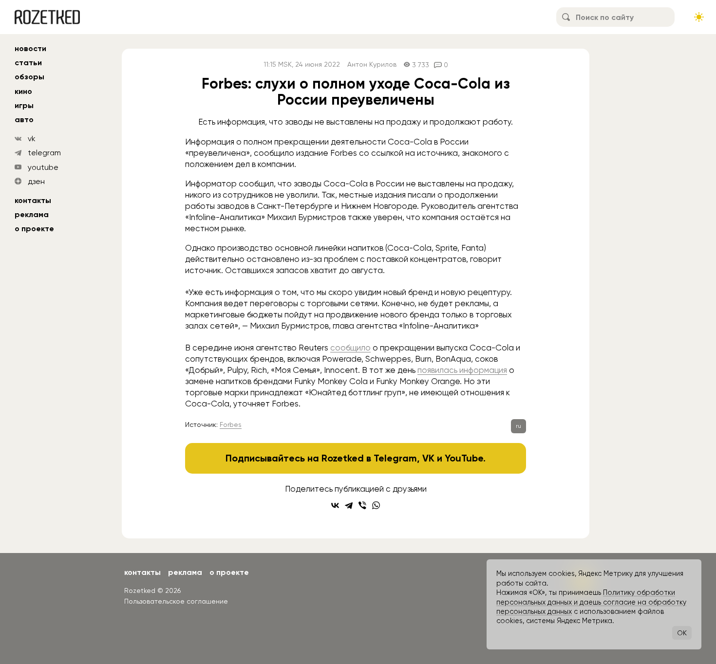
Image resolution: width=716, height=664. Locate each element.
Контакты (33, 200)
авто (24, 119)
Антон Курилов (371, 64)
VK (428, 458)
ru (518, 426)
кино (23, 91)
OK (682, 633)
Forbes (231, 424)
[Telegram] (349, 505)
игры (24, 105)
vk (32, 138)
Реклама (32, 214)
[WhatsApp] (376, 505)
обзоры (29, 76)
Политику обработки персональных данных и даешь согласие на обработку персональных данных (591, 602)
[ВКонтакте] (335, 505)
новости (30, 48)
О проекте (34, 228)
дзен (36, 181)
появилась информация (462, 370)
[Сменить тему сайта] (699, 17)
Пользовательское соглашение (176, 601)
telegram (44, 152)
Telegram (395, 458)
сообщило (350, 347)
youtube (43, 167)
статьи (28, 62)
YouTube (464, 458)
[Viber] (362, 505)
